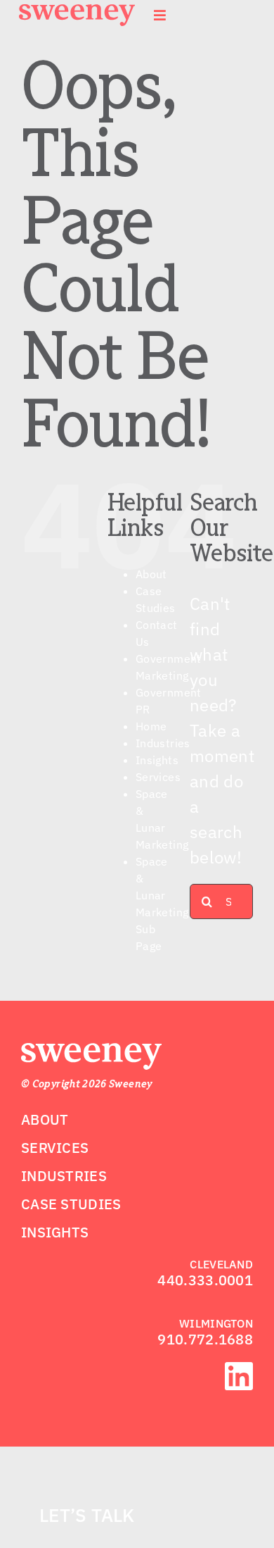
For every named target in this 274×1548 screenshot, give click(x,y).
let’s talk (87, 1515)
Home (151, 726)
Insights (157, 760)
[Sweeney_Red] (91, 1051)
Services (158, 777)
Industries (163, 743)
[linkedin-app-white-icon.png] (239, 1370)
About (151, 574)
